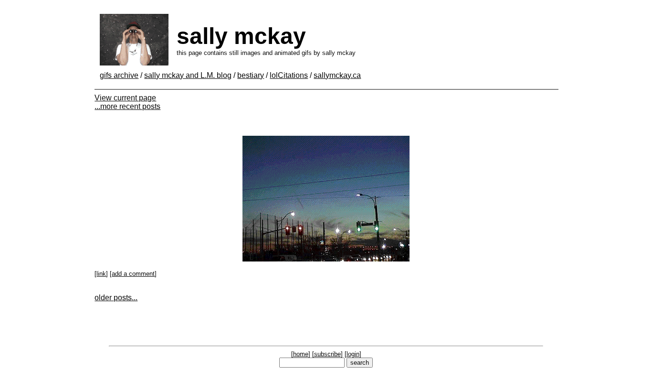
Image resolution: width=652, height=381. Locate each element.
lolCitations (289, 75)
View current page (125, 98)
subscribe (327, 354)
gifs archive (119, 75)
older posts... (116, 298)
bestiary (250, 75)
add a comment (133, 273)
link (101, 273)
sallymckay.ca (337, 75)
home (300, 354)
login (353, 354)
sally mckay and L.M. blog (187, 75)
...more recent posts (127, 106)
